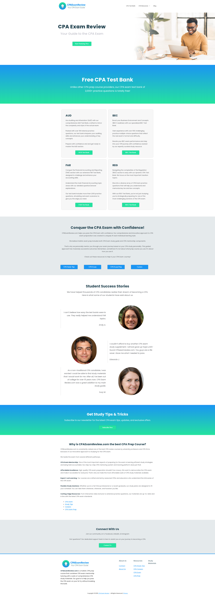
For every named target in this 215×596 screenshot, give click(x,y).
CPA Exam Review (103, 593)
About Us (122, 569)
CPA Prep (137, 576)
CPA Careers (138, 569)
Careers (68, 507)
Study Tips (69, 504)
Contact (122, 566)
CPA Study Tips (139, 566)
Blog (155, 6)
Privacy (125, 593)
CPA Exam (69, 502)
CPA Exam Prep (71, 509)
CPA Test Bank (130, 6)
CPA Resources (143, 6)
